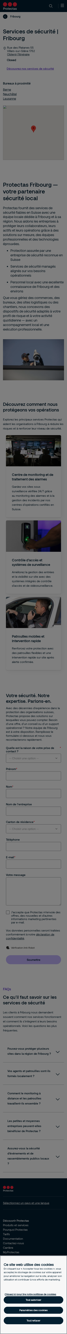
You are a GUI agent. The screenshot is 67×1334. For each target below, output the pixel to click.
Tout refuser (33, 1320)
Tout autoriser (33, 1299)
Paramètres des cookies (33, 1310)
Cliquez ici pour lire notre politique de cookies (30, 1294)
